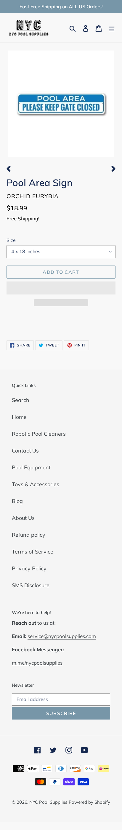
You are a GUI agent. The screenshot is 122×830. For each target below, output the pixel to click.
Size (11, 240)
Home (19, 417)
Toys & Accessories (35, 484)
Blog (17, 501)
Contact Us (25, 450)
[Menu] (111, 28)
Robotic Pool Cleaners (39, 433)
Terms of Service (32, 551)
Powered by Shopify (89, 802)
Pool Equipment (31, 467)
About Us (23, 518)
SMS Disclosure (30, 585)
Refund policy (28, 534)
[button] (61, 287)
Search (20, 400)
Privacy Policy (29, 568)
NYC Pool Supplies (48, 802)
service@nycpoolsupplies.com (62, 636)
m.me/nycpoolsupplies (37, 663)
